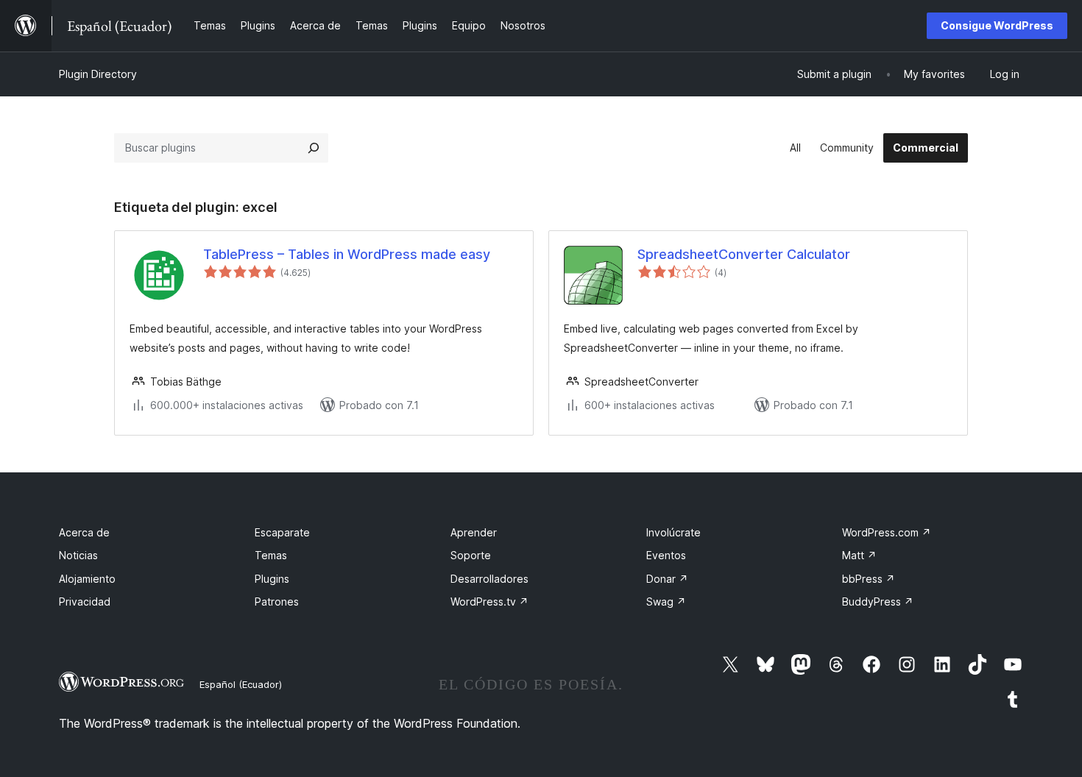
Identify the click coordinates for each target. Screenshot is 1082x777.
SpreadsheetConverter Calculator (743, 254)
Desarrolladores (489, 578)
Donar (667, 578)
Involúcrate (673, 532)
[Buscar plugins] (313, 148)
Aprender (473, 532)
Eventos (666, 555)
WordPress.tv (489, 601)
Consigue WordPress (997, 25)
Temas (271, 555)
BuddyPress (877, 601)
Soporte (470, 555)
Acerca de (84, 532)
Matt (859, 555)
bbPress (868, 578)
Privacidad (84, 601)
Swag (666, 601)
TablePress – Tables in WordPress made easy (346, 254)
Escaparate (282, 532)
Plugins (272, 578)
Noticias (78, 555)
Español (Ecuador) (240, 684)
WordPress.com (886, 532)
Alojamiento (87, 578)
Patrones (277, 601)
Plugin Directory (98, 74)
